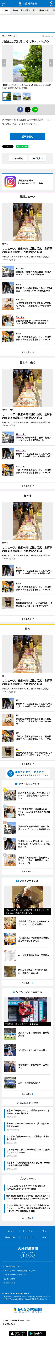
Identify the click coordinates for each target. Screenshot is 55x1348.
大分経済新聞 (28, 4)
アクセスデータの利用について (16, 1274)
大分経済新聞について (13, 1266)
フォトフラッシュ (9, 36)
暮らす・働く (44, 10)
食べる (15, 10)
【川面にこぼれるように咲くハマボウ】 (18, 85)
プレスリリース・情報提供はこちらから (20, 1271)
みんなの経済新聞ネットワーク (27, 1310)
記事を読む (27, 136)
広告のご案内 (9, 1282)
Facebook (24, 1255)
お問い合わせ (9, 1279)
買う (34, 10)
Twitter (31, 1255)
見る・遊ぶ (25, 10)
